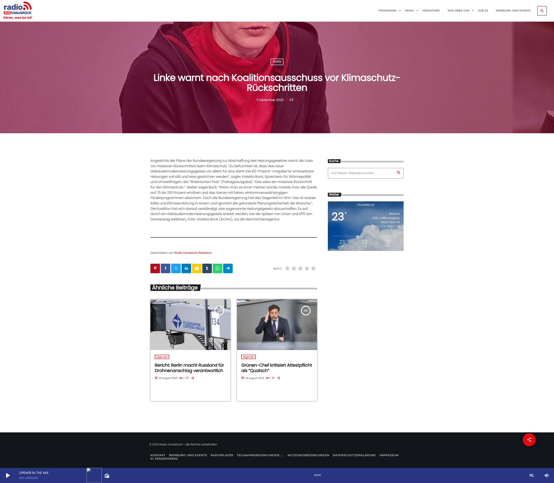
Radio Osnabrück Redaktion (193, 253)
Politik (277, 62)
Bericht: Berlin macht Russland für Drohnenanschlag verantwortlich (189, 368)
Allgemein (161, 357)
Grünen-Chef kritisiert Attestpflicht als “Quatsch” (276, 368)
